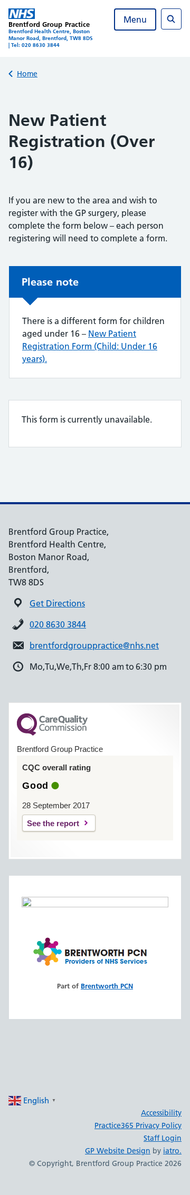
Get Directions (57, 603)
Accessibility (161, 1113)
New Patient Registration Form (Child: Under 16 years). (89, 346)
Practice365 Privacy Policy (138, 1125)
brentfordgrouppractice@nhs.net (94, 645)
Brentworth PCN (107, 986)
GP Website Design (117, 1150)
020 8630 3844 (58, 624)
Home (27, 74)
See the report (53, 823)
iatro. (172, 1150)
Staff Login (163, 1138)
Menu (135, 19)
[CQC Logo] (52, 733)
